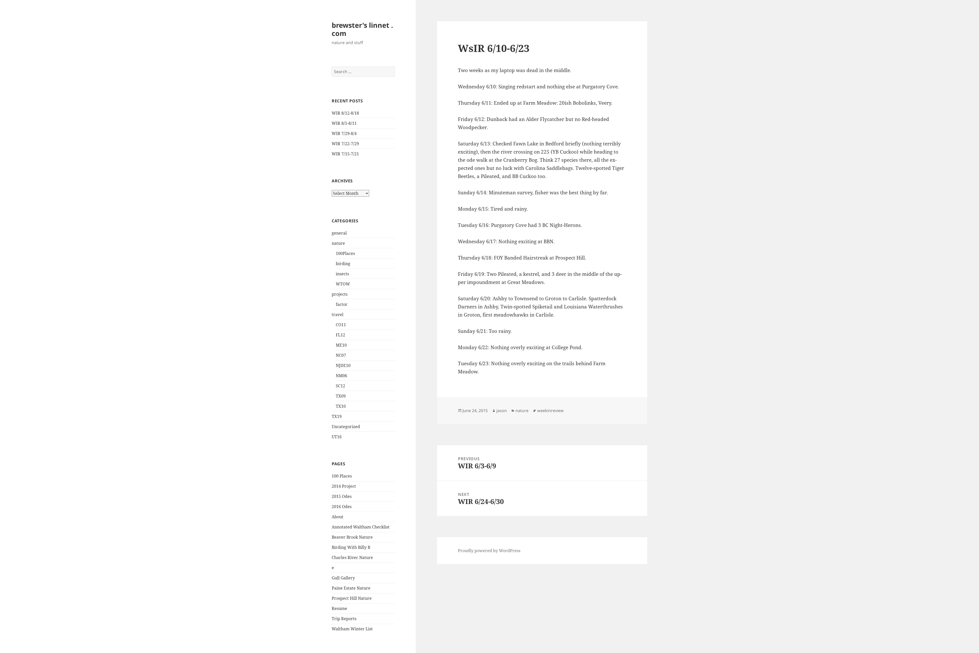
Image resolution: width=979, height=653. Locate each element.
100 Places (342, 476)
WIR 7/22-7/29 (345, 143)
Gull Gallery (343, 578)
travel (337, 314)
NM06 (341, 375)
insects (342, 274)
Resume (339, 608)
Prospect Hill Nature (352, 598)
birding (343, 263)
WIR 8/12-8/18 (345, 113)
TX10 (341, 406)
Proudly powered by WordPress (489, 550)
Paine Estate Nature (351, 588)
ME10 (341, 345)
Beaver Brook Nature (352, 537)
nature (338, 243)
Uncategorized (346, 426)
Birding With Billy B (351, 547)
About (337, 517)
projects (339, 294)
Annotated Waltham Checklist (361, 527)
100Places (345, 253)
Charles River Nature (352, 557)
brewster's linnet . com (362, 29)
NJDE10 (343, 365)
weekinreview (550, 410)
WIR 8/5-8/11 (344, 123)
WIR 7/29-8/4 (344, 133)
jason (501, 410)
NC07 (341, 355)
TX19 (337, 416)
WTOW (343, 284)
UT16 (337, 437)
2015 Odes (342, 496)
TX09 (341, 396)
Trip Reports (344, 618)
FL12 (340, 335)
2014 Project (344, 486)
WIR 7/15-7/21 (345, 154)
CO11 (341, 325)
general (339, 233)
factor (341, 304)
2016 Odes (342, 506)
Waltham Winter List (352, 629)
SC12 (340, 386)
